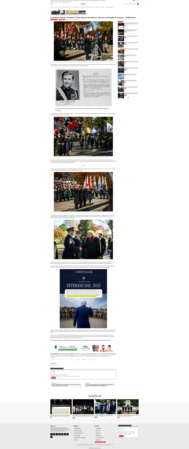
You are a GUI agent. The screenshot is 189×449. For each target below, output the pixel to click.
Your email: (53, 371)
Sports (73, 376)
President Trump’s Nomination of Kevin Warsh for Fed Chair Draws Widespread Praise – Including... (131, 49)
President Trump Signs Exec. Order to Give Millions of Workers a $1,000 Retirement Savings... (130, 81)
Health (66, 376)
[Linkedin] (57, 434)
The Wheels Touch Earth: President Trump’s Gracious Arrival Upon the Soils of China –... (130, 55)
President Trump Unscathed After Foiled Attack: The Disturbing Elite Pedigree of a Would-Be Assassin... (131, 94)
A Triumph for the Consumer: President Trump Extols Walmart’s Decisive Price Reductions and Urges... (131, 24)
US (63, 19)
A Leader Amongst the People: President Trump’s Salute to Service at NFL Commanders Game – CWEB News (66, 385)
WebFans (99, 354)
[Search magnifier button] (138, 4)
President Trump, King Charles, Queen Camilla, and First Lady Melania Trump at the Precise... (131, 87)
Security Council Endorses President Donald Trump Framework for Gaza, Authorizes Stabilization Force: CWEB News (100, 385)
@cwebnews (83, 165)
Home (51, 15)
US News (77, 376)
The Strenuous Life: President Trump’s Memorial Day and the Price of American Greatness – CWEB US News (127, 415)
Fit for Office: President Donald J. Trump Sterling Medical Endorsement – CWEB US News (131, 36)
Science (69, 376)
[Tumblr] (65, 434)
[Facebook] (51, 434)
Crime (62, 376)
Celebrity (58, 376)
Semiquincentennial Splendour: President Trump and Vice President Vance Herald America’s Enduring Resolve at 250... (131, 30)
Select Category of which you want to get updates (59, 374)
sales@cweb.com (110, 444)
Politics (54, 15)
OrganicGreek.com (77, 354)
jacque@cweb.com (68, 1)
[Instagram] (54, 434)
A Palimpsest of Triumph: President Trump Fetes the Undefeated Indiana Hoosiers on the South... (131, 61)
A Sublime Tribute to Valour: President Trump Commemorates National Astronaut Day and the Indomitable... (131, 68)
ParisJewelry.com (83, 353)
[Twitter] (67, 434)
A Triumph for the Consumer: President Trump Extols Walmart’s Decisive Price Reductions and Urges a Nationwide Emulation (60, 415)
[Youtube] (51, 437)
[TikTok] (62, 434)
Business (53, 376)
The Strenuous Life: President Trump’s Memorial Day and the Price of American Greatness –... (131, 42)
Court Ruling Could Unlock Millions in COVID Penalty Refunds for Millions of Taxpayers (130, 74)
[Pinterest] (59, 434)
